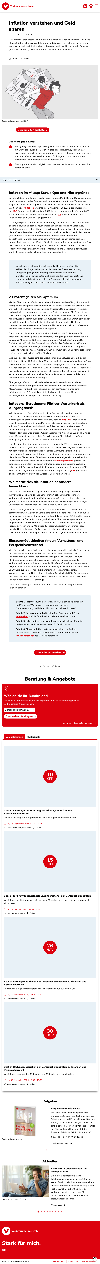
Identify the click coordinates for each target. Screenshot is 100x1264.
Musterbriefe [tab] (33, 737)
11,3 (15, 211)
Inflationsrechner (25, 635)
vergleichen (22, 616)
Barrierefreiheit (89, 1261)
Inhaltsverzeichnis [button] (11, 180)
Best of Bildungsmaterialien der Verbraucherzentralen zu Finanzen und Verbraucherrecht (45, 983)
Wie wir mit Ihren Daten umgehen (78, 723)
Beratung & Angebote (31, 130)
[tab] (47, 1150)
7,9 (59, 214)
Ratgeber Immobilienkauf (65, 1108)
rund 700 (66, 419)
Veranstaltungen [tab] (14, 737)
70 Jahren (29, 207)
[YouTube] (4, 1250)
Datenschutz (58, 1261)
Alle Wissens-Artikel (49, 652)
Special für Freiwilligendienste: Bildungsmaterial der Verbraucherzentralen (47, 895)
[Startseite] (18, 6)
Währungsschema (63, 460)
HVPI (73, 470)
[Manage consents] (95, 1259)
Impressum (73, 1261)
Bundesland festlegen (19, 716)
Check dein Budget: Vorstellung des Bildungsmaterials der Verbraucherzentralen (38, 812)
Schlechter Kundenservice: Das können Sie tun (69, 1170)
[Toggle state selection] (91, 6)
